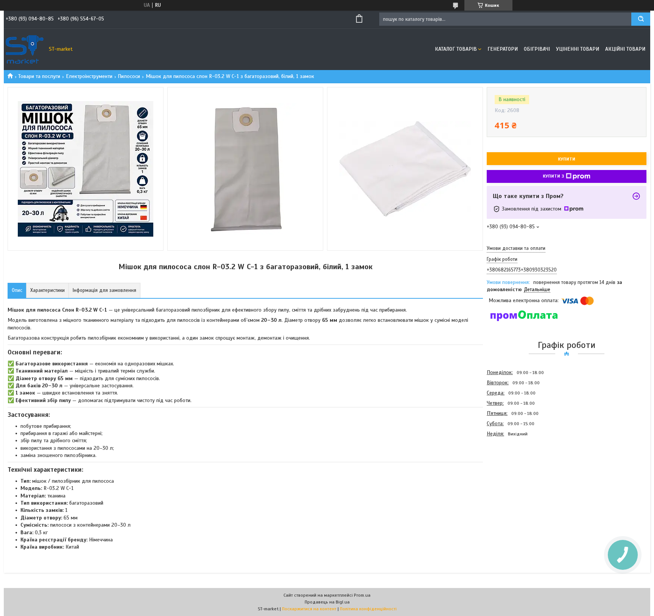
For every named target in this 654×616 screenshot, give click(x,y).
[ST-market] (25, 49)
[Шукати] (640, 19)
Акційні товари (625, 49)
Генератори (502, 49)
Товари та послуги (39, 76)
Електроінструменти (89, 76)
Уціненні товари (577, 49)
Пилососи (129, 76)
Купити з (553, 176)
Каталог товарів (456, 49)
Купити (566, 159)
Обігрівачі (537, 49)
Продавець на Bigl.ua (327, 602)
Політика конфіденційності (368, 608)
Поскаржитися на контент (309, 608)
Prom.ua (362, 595)
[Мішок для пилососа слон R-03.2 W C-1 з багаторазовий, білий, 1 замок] (514, 480)
